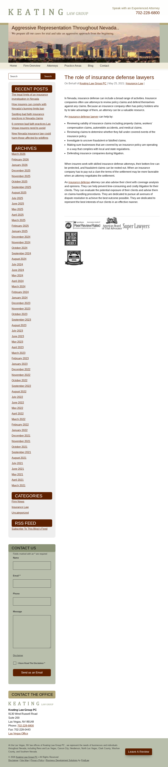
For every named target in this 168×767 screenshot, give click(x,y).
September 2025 (21, 187)
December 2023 (21, 303)
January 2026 (20, 165)
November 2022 (21, 375)
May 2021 (17, 474)
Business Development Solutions (62, 760)
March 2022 (18, 419)
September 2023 (21, 319)
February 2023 (20, 358)
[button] (164, 743)
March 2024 (18, 286)
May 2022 (17, 408)
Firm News (18, 501)
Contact (104, 65)
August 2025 (19, 192)
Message (17, 611)
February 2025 (20, 225)
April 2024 (18, 281)
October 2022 (19, 380)
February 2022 (20, 424)
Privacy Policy (37, 760)
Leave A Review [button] (138, 751)
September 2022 (21, 386)
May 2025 (17, 209)
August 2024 (19, 258)
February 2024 (20, 292)
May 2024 (17, 275)
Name (16, 558)
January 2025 (20, 231)
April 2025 (18, 214)
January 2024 (20, 297)
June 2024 (18, 270)
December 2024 (21, 236)
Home (13, 65)
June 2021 (18, 468)
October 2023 (19, 314)
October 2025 (19, 181)
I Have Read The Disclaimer (31, 663)
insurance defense (79, 182)
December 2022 (21, 369)
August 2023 (19, 325)
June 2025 (18, 203)
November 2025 (21, 176)
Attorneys (52, 65)
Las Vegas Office (18, 733)
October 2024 (19, 247)
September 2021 (21, 452)
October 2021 (19, 446)
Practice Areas (72, 65)
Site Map (24, 760)
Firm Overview (31, 65)
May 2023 (17, 341)
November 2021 (21, 441)
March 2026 (18, 154)
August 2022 (19, 391)
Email (16, 575)
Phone (16, 593)
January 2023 (20, 364)
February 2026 (20, 159)
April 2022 (18, 413)
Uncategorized (20, 512)
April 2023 (18, 347)
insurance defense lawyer (83, 116)
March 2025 (18, 220)
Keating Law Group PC (93, 83)
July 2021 (17, 463)
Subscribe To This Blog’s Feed (29, 528)
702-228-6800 (148, 13)
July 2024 (17, 264)
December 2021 (21, 435)
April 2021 (18, 479)
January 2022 (20, 430)
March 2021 (18, 485)
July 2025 (17, 198)
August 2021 (19, 457)
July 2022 (17, 397)
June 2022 (18, 402)
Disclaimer (18, 655)
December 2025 (21, 170)
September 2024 (21, 253)
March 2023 (18, 353)
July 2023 (17, 330)
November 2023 (21, 308)
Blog (90, 65)
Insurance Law (134, 83)
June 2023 (18, 336)
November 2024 (21, 242)
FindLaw (85, 760)
